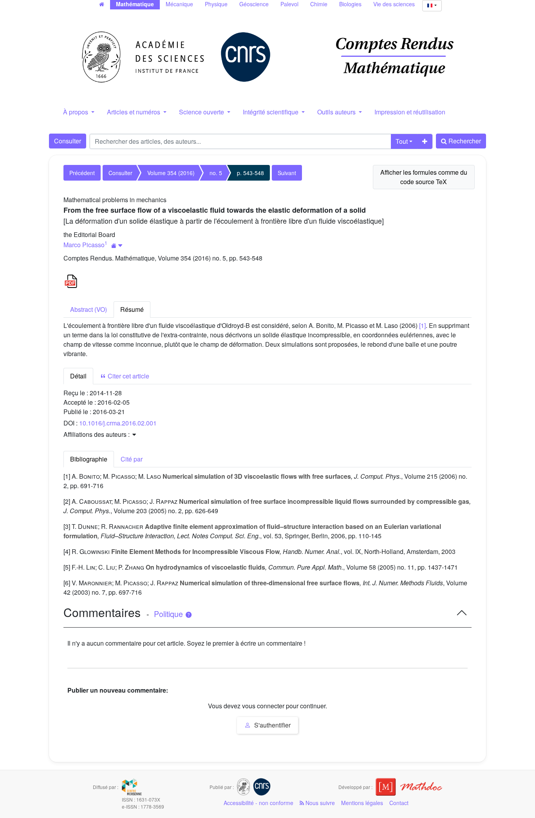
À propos (76, 111)
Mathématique (135, 4)
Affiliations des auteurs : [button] (97, 434)
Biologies (350, 4)
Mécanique (179, 4)
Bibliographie (88, 458)
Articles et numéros (134, 111)
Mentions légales (362, 803)
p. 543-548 (250, 173)
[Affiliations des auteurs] (117, 245)
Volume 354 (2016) (171, 173)
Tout (402, 141)
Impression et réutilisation (409, 111)
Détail (78, 375)
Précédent (82, 173)
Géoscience (254, 4)
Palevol (289, 4)
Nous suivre (319, 803)
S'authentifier (272, 724)
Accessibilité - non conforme (258, 803)
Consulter (67, 140)
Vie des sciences (394, 4)
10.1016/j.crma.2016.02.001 (118, 422)
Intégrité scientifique (271, 111)
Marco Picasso (84, 244)
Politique (169, 613)
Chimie (318, 4)
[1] (422, 325)
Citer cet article (127, 375)
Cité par (132, 458)
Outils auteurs (337, 111)
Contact (398, 803)
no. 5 (216, 173)
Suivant (287, 173)
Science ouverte (202, 111)
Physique (216, 4)
